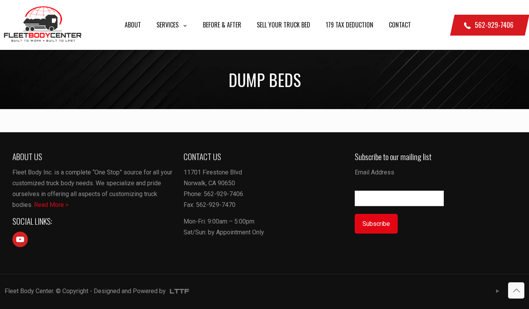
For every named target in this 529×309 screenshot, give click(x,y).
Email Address (374, 172)
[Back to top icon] (516, 290)
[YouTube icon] (497, 291)
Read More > (51, 204)
